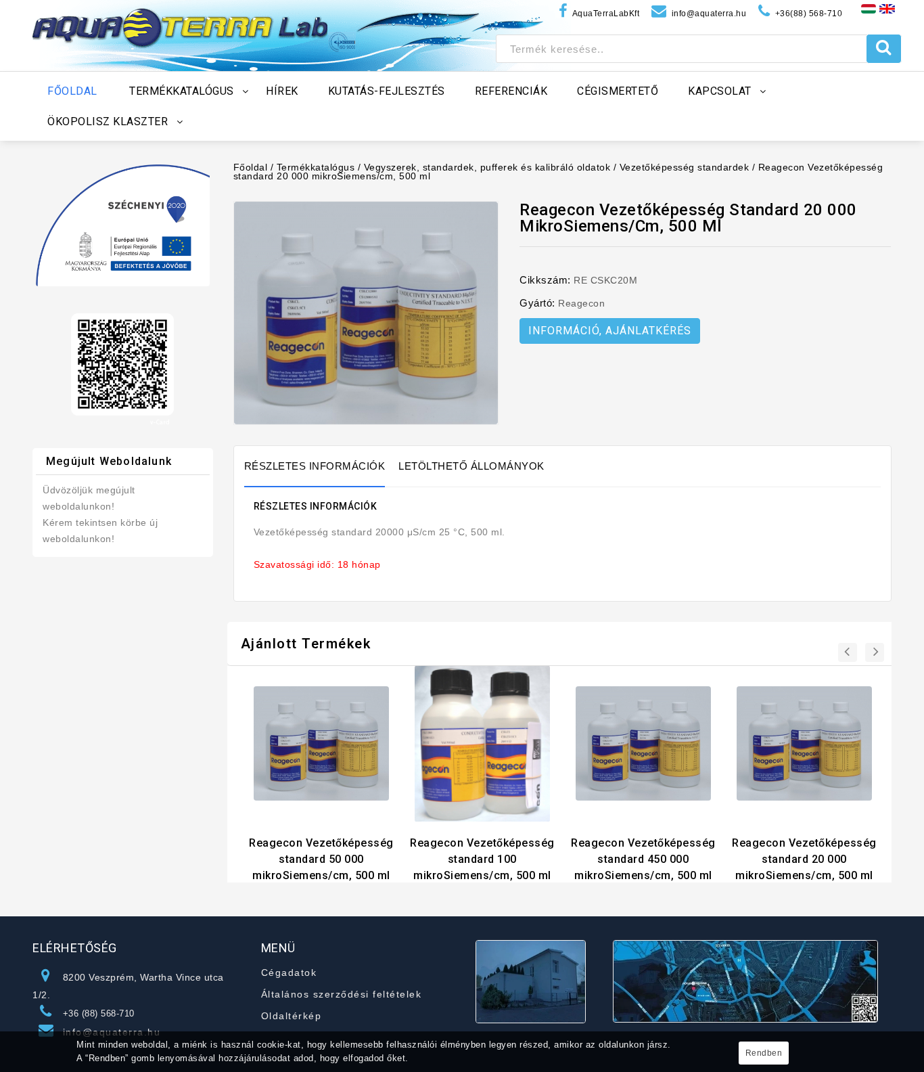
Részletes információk (315, 466)
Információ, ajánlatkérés (609, 330)
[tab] (321, 466)
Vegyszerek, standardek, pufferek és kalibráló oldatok (487, 167)
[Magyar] (868, 8)
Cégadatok (289, 972)
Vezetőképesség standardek (684, 167)
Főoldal (250, 167)
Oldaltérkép (291, 1015)
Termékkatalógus (316, 167)
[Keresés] (884, 49)
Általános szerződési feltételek (341, 994)
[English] (887, 8)
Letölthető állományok (471, 466)
